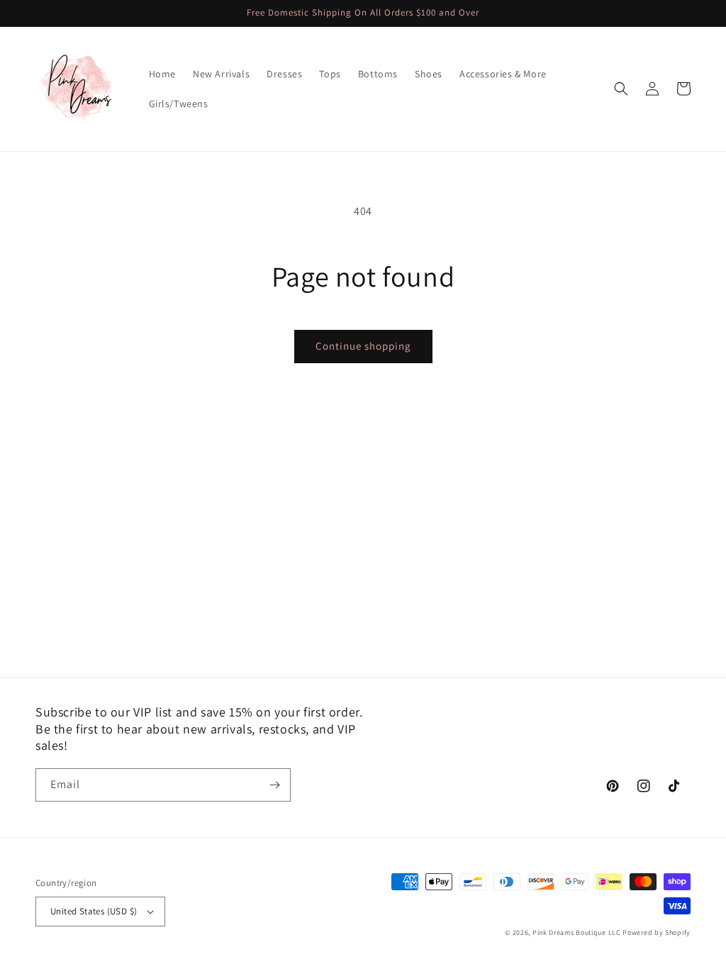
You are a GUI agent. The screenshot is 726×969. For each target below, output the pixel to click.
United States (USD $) (93, 911)
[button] (621, 88)
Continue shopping (363, 346)
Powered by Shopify (656, 932)
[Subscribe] (274, 785)
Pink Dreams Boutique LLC (576, 932)
